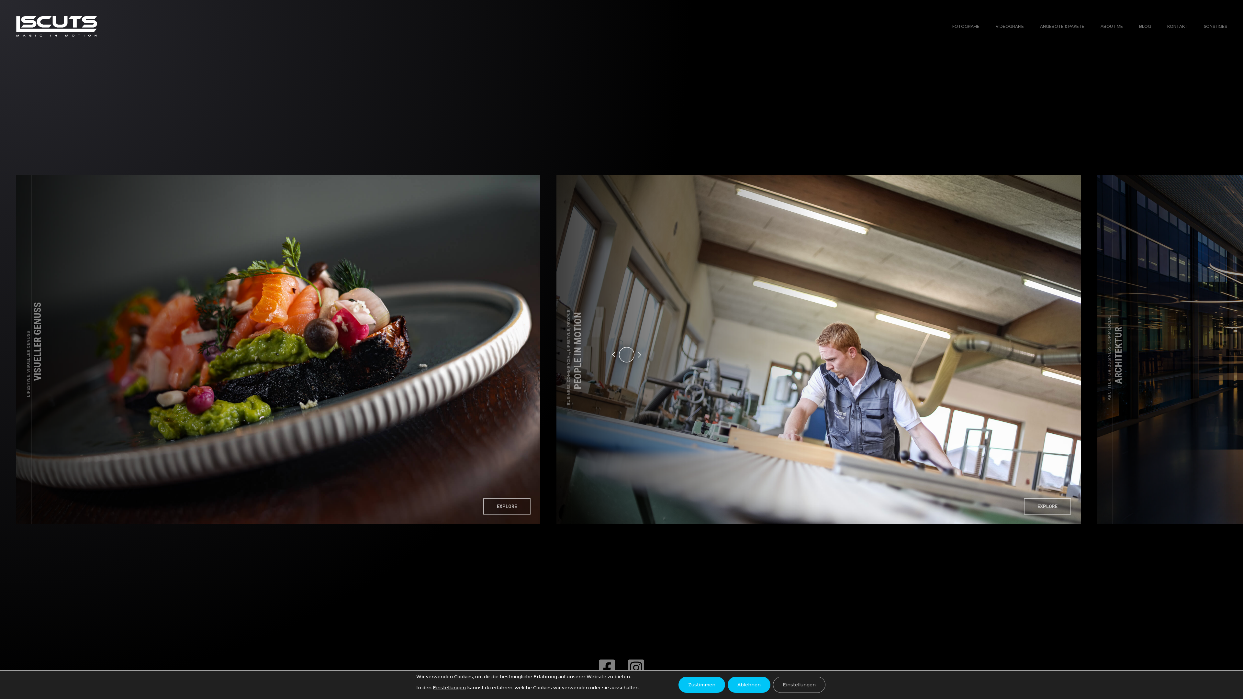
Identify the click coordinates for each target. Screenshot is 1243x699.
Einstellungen (449, 688)
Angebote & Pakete (1062, 26)
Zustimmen (701, 685)
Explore (507, 506)
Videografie (1010, 26)
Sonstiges (1215, 26)
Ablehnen (749, 685)
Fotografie (966, 26)
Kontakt (1177, 26)
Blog (1145, 26)
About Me (1112, 26)
